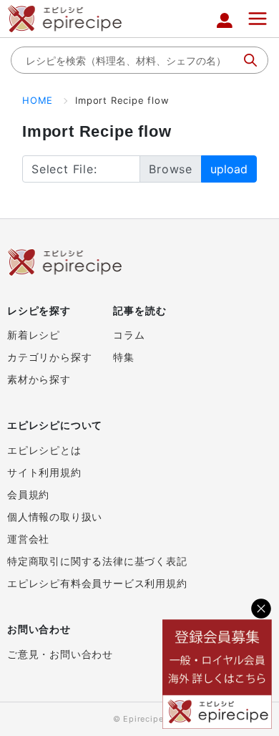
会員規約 (28, 494)
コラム (129, 335)
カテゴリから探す (49, 357)
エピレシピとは (44, 450)
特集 (123, 357)
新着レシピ (33, 335)
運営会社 (28, 539)
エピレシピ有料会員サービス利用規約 (97, 583)
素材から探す (39, 379)
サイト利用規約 (44, 472)
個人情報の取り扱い (54, 516)
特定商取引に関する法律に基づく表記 (97, 561)
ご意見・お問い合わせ (60, 654)
